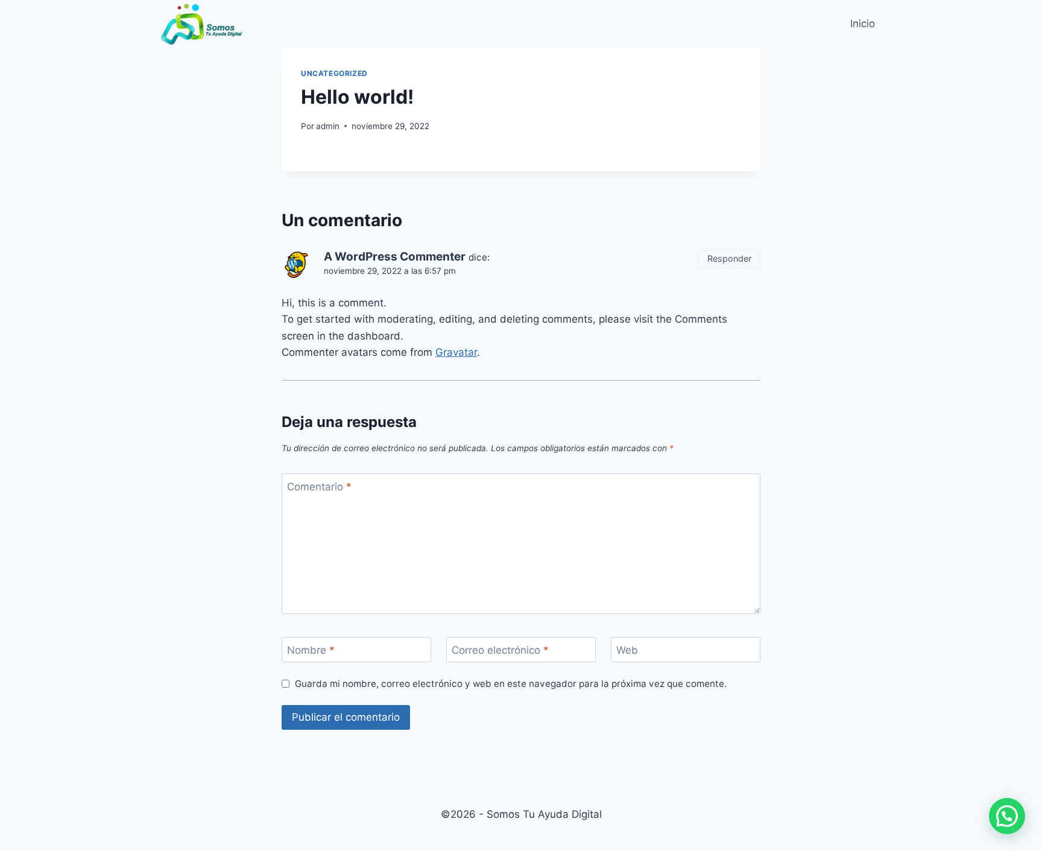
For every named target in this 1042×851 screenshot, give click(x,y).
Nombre (311, 650)
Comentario (319, 487)
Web (627, 650)
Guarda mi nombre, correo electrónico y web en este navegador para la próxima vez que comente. (511, 683)
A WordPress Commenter (395, 257)
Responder (729, 258)
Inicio (862, 23)
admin (327, 126)
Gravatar (456, 352)
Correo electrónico (500, 650)
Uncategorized (334, 73)
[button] (1007, 816)
